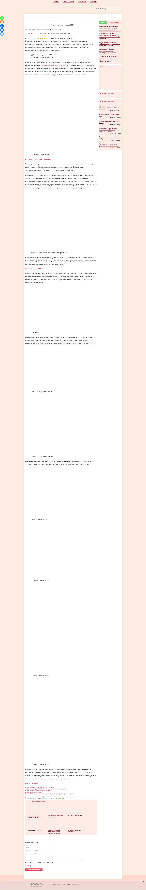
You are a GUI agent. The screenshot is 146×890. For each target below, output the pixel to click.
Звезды (99, 16)
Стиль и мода (35, 16)
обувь (63, 798)
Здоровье (70, 16)
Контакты (93, 2)
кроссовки (58, 798)
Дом (106, 16)
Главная (30, 33)
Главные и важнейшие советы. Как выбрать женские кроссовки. (54, 831)
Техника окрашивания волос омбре (109, 138)
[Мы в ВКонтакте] (82, 8)
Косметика (58, 16)
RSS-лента (82, 2)
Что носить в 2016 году (75, 815)
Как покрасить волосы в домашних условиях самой (109, 145)
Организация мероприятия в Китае (109, 122)
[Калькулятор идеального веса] (110, 80)
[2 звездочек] (40, 38)
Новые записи (68, 2)
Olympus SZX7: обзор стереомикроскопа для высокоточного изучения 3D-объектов (109, 35)
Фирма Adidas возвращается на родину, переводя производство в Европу (49, 794)
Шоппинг (47, 16)
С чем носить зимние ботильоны (74, 830)
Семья (113, 16)
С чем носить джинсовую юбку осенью (37, 790)
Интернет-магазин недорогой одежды (55, 65)
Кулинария (88, 16)
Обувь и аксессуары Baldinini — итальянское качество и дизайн (46, 789)
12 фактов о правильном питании (108, 108)
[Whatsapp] (2, 18)
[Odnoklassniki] (2, 22)
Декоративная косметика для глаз (109, 115)
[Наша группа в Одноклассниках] (73, 8)
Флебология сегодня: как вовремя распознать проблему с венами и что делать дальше (108, 58)
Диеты (79, 16)
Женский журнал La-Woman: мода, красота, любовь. (38, 7)
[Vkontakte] (2, 26)
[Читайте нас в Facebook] (68, 8)
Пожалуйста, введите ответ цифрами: (39, 862)
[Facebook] (2, 30)
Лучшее (56, 2)
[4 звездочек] (45, 38)
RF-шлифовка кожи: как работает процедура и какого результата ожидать (109, 43)
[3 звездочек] (43, 38)
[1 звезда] (38, 38)
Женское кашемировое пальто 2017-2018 (34, 816)
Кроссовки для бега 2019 (33, 792)
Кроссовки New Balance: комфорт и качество (39, 787)
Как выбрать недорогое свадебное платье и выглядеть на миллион (107, 50)
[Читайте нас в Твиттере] (77, 8)
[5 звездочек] (47, 38)
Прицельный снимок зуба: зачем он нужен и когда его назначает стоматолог (108, 28)
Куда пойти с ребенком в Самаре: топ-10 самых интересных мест (108, 129)
